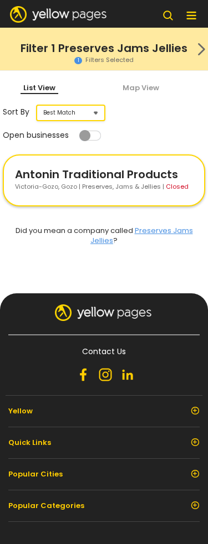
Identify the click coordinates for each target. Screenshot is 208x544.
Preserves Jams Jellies (141, 235)
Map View (141, 87)
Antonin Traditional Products (96, 174)
